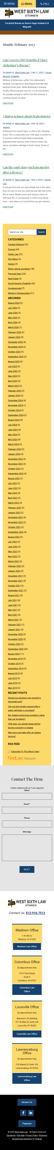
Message (27, 832)
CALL (46, 3)
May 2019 (12, 688)
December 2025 (15, 342)
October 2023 (14, 468)
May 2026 (12, 318)
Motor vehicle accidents (19, 269)
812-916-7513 (35, 913)
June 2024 (13, 430)
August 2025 (14, 361)
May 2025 (12, 376)
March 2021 (13, 620)
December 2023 (15, 459)
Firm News (13, 259)
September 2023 (15, 473)
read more (8, 103)
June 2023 (13, 488)
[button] (9, 4)
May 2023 (12, 493)
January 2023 (14, 512)
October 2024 (14, 410)
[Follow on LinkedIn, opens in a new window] (31, 1113)
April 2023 (12, 498)
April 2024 (12, 439)
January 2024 (14, 454)
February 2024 (14, 449)
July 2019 (12, 678)
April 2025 (12, 381)
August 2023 (14, 478)
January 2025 (14, 395)
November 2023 (15, 464)
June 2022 (13, 546)
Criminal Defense (16, 244)
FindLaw (38, 1139)
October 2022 (14, 527)
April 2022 (12, 556)
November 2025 (15, 347)
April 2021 (12, 615)
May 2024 (12, 434)
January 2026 (14, 337)
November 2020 (15, 639)
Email (27, 804)
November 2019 (15, 659)
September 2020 (15, 649)
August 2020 (14, 654)
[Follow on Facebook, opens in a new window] (23, 1113)
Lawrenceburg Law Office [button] (26, 1078)
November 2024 (15, 405)
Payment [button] (27, 1123)
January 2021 (14, 629)
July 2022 (12, 542)
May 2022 (12, 551)
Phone (27, 818)
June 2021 (13, 605)
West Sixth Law (22, 72)
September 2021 (15, 590)
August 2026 (14, 303)
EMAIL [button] (29, 3)
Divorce (11, 249)
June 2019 (13, 683)
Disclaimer (11, 1135)
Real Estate (13, 278)
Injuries (6, 127)
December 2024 (15, 400)
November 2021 (15, 581)
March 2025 (13, 386)
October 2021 (14, 586)
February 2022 (14, 566)
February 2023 (14, 508)
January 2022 (14, 571)
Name (26, 790)
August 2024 (14, 420)
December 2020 (15, 634)
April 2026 (12, 322)
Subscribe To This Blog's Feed (25, 751)
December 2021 (15, 576)
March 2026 (13, 327)
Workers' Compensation (19, 293)
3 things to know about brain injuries (26, 116)
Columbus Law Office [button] (27, 989)
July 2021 (12, 600)
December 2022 (15, 517)
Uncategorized (14, 288)
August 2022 (14, 537)
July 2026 (12, 308)
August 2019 (14, 673)
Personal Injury (15, 274)
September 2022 (15, 532)
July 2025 (12, 366)
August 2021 (14, 595)
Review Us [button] (27, 1102)
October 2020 (14, 644)
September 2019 (15, 668)
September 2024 (15, 415)
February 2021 (14, 624)
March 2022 (13, 561)
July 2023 (12, 483)
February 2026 (14, 332)
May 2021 (12, 610)
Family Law (13, 254)
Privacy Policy (32, 1135)
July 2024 (12, 425)
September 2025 (15, 356)
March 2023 (13, 503)
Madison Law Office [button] (27, 946)
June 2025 (13, 371)
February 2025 (14, 391)
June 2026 (13, 313)
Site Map (21, 1135)
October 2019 (14, 663)
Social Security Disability (19, 283)
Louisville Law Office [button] (27, 1034)
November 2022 (15, 522)
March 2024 (13, 444)
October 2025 (14, 352)
